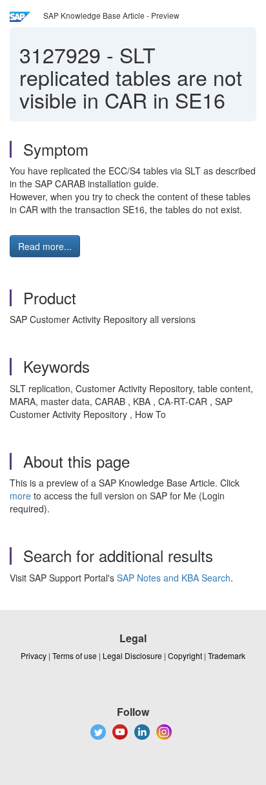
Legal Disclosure (132, 655)
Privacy (33, 655)
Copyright (185, 655)
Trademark (226, 655)
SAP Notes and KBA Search (173, 577)
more (20, 495)
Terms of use (74, 655)
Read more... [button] (45, 246)
